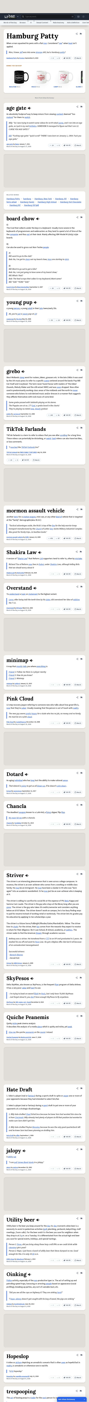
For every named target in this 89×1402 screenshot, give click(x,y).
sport (45, 1105)
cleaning (12, 1247)
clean (27, 259)
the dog (19, 319)
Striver (8, 963)
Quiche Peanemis (12, 1037)
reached (14, 447)
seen (63, 1362)
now (32, 408)
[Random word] (72, 16)
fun (38, 926)
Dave (19, 1244)
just (19, 313)
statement (33, 594)
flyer (57, 984)
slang (22, 377)
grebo (8, 414)
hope (13, 1298)
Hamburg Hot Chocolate (70, 202)
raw (60, 43)
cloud (29, 716)
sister (48, 599)
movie (42, 1032)
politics (69, 929)
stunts (31, 1162)
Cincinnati (19, 1117)
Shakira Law (10, 573)
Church (39, 528)
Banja (17, 144)
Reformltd (20, 573)
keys (50, 259)
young (25, 313)
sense (65, 780)
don (32, 997)
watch (27, 117)
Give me (12, 1032)
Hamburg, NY (61, 198)
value (24, 987)
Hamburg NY (15, 205)
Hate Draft (10, 1135)
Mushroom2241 (26, 1037)
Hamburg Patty (11, 58)
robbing (76, 599)
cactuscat (16, 414)
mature (9, 117)
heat (70, 43)
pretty (28, 713)
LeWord (17, 683)
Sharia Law (22, 558)
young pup (10, 319)
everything (41, 666)
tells (25, 666)
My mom (12, 817)
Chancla (9, 823)
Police (9, 1280)
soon (59, 387)
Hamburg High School (47, 202)
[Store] (78, 17)
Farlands (31, 447)
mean (75, 390)
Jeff (21, 52)
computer (14, 234)
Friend (11, 672)
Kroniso (22, 58)
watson (15, 1167)
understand (14, 594)
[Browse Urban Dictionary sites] (11, 16)
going (23, 786)
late (41, 308)
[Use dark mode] (83, 17)
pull (15, 1162)
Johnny (18, 1298)
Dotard (8, 791)
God (33, 405)
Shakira (53, 564)
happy (34, 713)
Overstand (10, 608)
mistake (78, 558)
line (53, 525)
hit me (19, 817)
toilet (33, 1397)
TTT (47, 938)
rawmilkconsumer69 (22, 1376)
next (44, 1397)
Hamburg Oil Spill (31, 205)
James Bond (23, 1162)
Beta (67, 900)
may (17, 887)
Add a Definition (73, 22)
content (59, 114)
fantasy (31, 1095)
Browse (22, 22)
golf (45, 1229)
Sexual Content (42, 22)
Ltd (41, 558)
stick (67, 259)
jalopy (8, 1167)
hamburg (27, 198)
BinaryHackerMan (23, 287)
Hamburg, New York (43, 198)
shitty (10, 1156)
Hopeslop (9, 1376)
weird (48, 438)
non (35, 1280)
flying (48, 812)
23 (35, 313)
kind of (59, 516)
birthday (32, 126)
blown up (41, 786)
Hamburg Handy (27, 202)
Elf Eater (19, 608)
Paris (43, 993)
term (16, 516)
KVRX (27, 537)
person (17, 308)
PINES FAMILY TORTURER (28, 452)
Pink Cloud (10, 722)
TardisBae (17, 823)
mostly (19, 666)
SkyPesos (9, 1002)
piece (39, 1026)
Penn (37, 941)
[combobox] (48, 16)
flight (36, 993)
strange (39, 52)
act (11, 1397)
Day (51, 528)
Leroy (11, 599)
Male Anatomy (58, 22)
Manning (36, 1127)
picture (19, 1362)
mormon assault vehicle (14, 537)
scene (46, 380)
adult (30, 308)
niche (14, 1023)
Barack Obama (16, 954)
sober (23, 708)
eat (28, 234)
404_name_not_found (23, 1002)
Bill (10, 135)
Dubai (41, 564)
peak (70, 1026)
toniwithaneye (21, 722)
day (48, 1225)
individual (18, 780)
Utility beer (10, 1259)
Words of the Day (10, 22)
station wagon (29, 516)
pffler (18, 1135)
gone (8, 907)
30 (33, 1254)
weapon (22, 812)
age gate (9, 144)
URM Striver (18, 963)
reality (75, 708)
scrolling (63, 435)
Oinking (9, 1304)
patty (62, 52)
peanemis (29, 1032)
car (14, 1156)
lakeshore (20, 1259)
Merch (79, 58)
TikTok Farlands (11, 452)
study (15, 926)
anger (65, 1095)
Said (54, 438)
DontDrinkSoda (19, 1304)
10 (12, 1371)
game (60, 122)
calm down (61, 786)
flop (63, 812)
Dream (39, 933)
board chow (10, 287)
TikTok (24, 447)
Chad (28, 1114)
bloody (38, 408)
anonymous (18, 791)
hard (33, 987)
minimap (9, 683)
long (33, 780)
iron (45, 43)
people (46, 247)
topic (23, 594)
